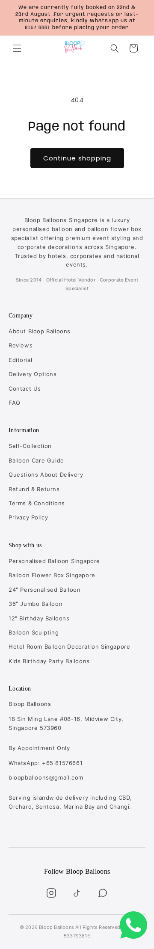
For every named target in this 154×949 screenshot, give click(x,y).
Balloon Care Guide (36, 460)
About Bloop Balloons (40, 331)
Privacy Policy (28, 517)
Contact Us (25, 388)
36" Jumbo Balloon (35, 603)
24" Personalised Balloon (44, 589)
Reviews (21, 345)
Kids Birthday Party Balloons (49, 661)
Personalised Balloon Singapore (54, 561)
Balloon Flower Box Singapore (52, 575)
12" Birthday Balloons (39, 618)
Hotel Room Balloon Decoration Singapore (69, 646)
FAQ (15, 402)
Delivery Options (33, 374)
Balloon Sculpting (34, 632)
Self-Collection (30, 445)
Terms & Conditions (37, 503)
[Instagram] (51, 893)
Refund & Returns (34, 489)
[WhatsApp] (102, 893)
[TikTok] (77, 893)
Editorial (20, 359)
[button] (17, 48)
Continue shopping (77, 158)
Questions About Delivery (46, 474)
